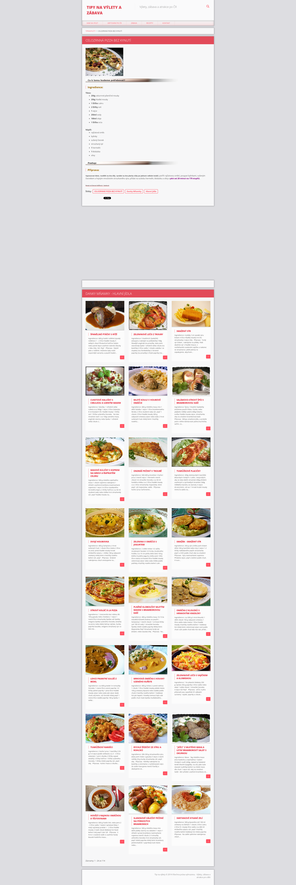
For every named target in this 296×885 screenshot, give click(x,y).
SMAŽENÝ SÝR (184, 331)
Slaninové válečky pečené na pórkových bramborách (148, 821)
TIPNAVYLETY (91, 31)
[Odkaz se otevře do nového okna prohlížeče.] (104, 62)
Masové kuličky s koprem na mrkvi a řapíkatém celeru (105, 473)
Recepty (149, 23)
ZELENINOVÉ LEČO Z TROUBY (148, 334)
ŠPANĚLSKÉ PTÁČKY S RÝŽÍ (103, 334)
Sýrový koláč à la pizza (103, 610)
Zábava (134, 23)
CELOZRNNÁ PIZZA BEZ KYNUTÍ (108, 191)
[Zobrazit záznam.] (105, 330)
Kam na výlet (92, 23)
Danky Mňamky (134, 191)
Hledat (208, 7)
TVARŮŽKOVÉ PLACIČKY (188, 471)
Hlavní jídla (151, 191)
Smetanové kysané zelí (190, 818)
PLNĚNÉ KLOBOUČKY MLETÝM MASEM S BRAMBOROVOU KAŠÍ (149, 610)
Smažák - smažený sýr (189, 541)
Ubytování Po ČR (114, 23)
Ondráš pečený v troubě (148, 471)
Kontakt (166, 23)
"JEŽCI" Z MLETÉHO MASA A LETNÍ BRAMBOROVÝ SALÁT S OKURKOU (191, 750)
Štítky (88, 191)
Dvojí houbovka (99, 541)
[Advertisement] (148, 224)
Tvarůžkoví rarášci (101, 747)
